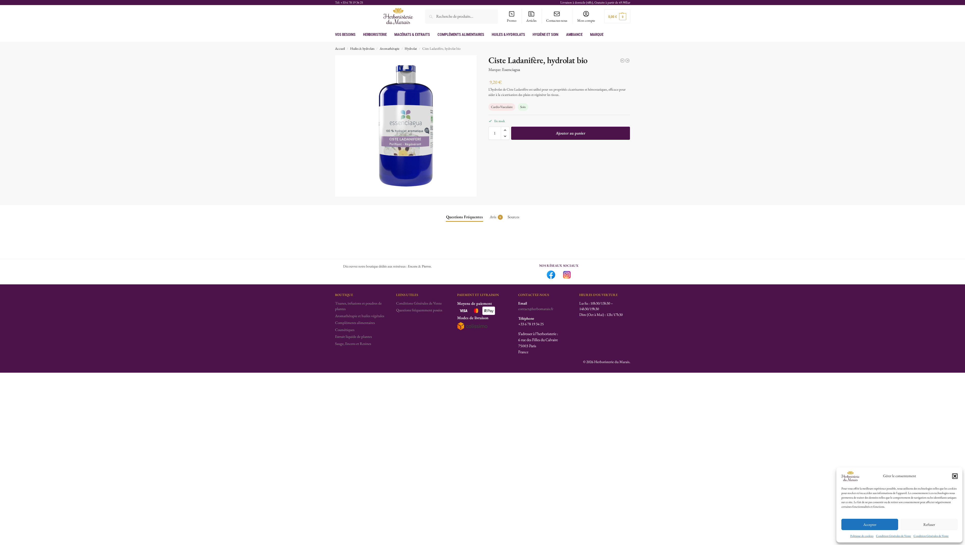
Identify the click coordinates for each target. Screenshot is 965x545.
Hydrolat (411, 48)
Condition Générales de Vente (893, 536)
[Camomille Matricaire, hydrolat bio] (627, 60)
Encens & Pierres (419, 266)
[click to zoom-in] (406, 126)
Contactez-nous (556, 20)
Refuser (929, 524)
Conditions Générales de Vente (419, 303)
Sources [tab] (513, 217)
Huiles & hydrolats (362, 48)
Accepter (869, 524)
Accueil (340, 48)
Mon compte (586, 20)
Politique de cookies (861, 536)
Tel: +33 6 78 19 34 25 (349, 2)
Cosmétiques (344, 329)
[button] (954, 476)
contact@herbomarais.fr (535, 308)
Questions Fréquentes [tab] (464, 217)
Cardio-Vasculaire (502, 107)
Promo (511, 20)
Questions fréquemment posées (419, 310)
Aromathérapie (389, 48)
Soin (523, 107)
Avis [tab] (495, 217)
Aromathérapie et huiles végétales (359, 315)
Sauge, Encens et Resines (353, 343)
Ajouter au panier (570, 133)
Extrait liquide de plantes (353, 336)
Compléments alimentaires (355, 322)
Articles (531, 20)
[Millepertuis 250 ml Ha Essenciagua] (622, 60)
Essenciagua (511, 69)
